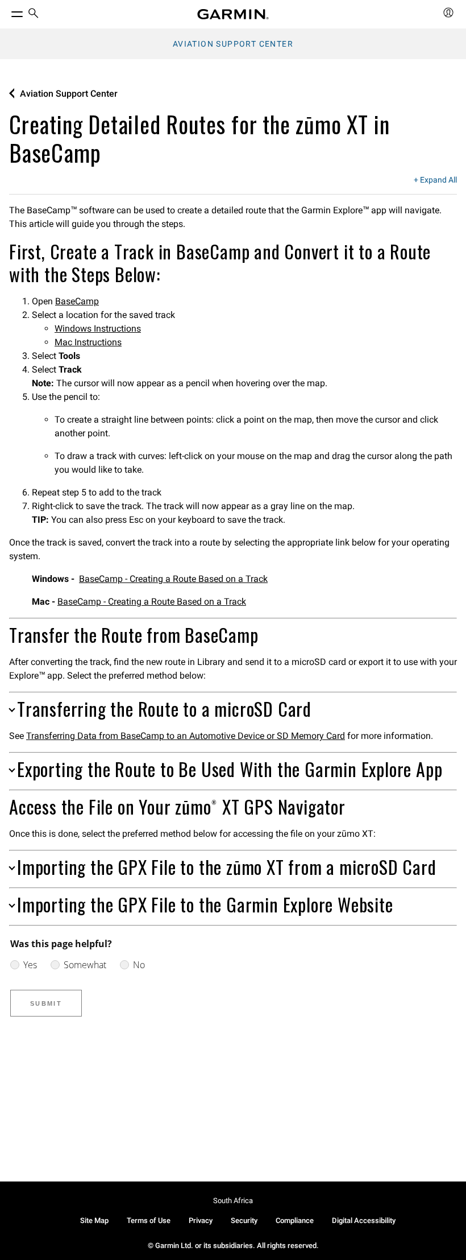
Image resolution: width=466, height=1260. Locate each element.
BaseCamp (77, 301)
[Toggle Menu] (7, 11)
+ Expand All (435, 180)
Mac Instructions (88, 342)
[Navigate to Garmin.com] (233, 14)
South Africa (233, 1200)
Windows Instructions (98, 328)
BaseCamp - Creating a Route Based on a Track (173, 578)
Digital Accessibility (364, 1220)
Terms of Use (148, 1220)
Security (244, 1220)
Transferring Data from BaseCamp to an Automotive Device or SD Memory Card (185, 735)
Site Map (94, 1220)
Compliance (295, 1220)
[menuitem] (33, 14)
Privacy (201, 1220)
